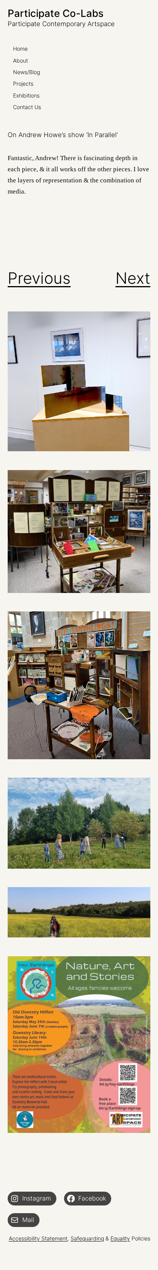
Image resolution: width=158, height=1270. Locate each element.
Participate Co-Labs (56, 13)
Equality (120, 1238)
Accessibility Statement (38, 1238)
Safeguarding (87, 1238)
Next (132, 278)
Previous (39, 278)
